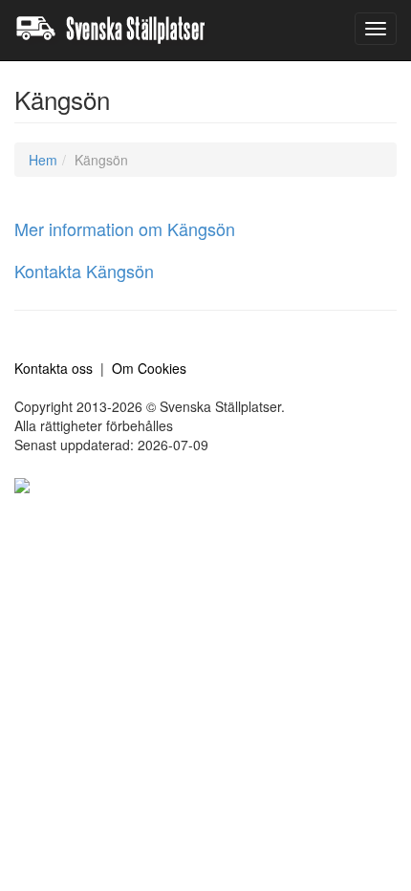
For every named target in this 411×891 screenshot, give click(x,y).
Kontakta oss (53, 368)
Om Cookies (149, 368)
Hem (43, 159)
